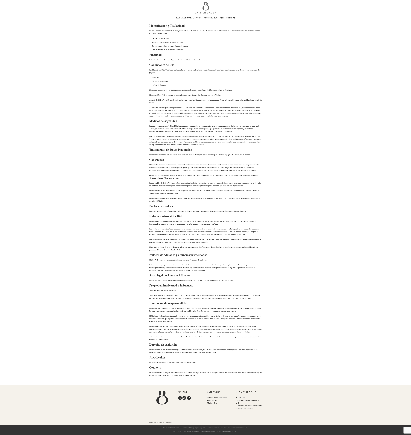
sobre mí (229, 18)
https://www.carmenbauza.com (172, 50)
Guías (178, 18)
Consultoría (208, 18)
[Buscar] (234, 18)
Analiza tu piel (186, 18)
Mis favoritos (197, 18)
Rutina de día (240, 397)
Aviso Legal (156, 77)
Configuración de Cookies (227, 432)
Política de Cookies (159, 85)
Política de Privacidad (160, 81)
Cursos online (219, 18)
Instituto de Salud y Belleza (217, 397)
